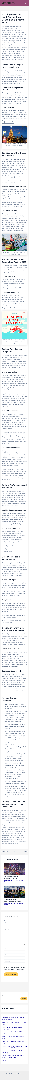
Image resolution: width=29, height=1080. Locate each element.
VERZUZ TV (8, 3)
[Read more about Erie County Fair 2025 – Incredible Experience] (14, 869)
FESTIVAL (15, 880)
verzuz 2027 (5, 1060)
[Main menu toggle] (25, 3)
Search (3, 995)
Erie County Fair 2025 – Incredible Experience (11, 877)
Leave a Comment (8, 880)
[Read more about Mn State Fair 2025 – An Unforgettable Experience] (14, 891)
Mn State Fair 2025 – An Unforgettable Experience (12, 900)
